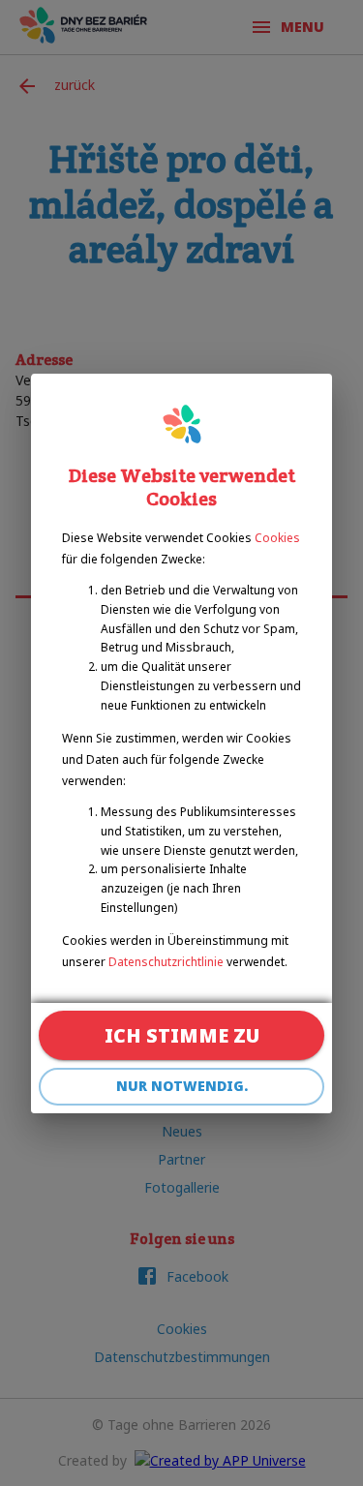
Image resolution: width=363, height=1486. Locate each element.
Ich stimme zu (182, 1035)
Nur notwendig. (182, 1086)
